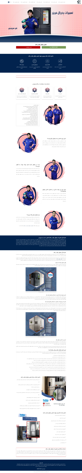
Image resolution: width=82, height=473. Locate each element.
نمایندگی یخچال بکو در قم (34, 115)
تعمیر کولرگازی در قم (32, 2)
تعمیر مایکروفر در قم (47, 2)
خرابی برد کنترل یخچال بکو (34, 120)
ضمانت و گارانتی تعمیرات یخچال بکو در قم (32, 124)
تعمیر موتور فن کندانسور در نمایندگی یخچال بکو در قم (30, 118)
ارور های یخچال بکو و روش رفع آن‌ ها (33, 121)
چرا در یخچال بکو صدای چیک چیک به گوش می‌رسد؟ (31, 111)
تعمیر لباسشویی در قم (62, 2)
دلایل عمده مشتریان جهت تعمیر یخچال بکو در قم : (31, 123)
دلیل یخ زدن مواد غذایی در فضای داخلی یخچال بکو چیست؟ (30, 112)
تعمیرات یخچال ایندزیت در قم (28, 225)
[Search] (8, 2)
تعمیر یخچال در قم (54, 2)
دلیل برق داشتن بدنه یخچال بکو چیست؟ (32, 109)
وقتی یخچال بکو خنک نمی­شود (34, 116)
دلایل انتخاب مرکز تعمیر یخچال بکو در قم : (32, 122)
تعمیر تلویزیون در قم (16, 2)
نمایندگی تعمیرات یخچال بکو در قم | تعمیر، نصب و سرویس (30, 114)
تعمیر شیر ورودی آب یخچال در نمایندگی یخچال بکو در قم (30, 119)
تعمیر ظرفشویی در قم (24, 2)
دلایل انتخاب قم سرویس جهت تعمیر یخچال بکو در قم (31, 106)
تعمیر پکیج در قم (39, 2)
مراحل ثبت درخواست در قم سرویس (33, 108)
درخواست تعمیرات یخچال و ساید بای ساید (32, 107)
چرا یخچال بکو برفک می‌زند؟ (34, 113)
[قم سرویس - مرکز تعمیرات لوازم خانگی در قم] (74, 2)
